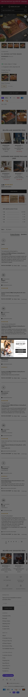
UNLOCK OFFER (20, 349)
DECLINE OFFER (20, 352)
